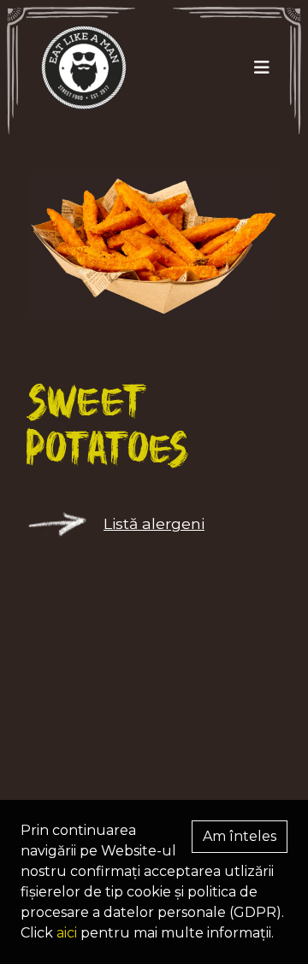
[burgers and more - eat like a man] (77, 68)
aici (66, 933)
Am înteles (239, 836)
